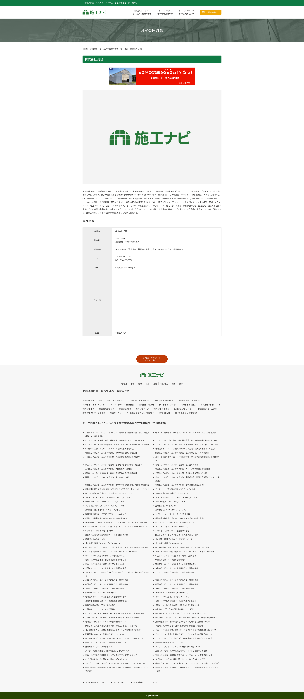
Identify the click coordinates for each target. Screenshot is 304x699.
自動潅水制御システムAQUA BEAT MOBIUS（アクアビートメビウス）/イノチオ (117, 489)
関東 (140, 383)
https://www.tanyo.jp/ (125, 267)
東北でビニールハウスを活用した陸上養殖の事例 (175, 572)
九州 (181, 383)
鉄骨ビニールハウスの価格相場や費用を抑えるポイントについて (111, 626)
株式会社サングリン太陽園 (94, 412)
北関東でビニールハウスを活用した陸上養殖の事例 (105, 568)
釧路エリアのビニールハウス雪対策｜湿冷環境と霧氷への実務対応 (182, 453)
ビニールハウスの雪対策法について (186, 12)
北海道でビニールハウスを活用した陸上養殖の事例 (105, 596)
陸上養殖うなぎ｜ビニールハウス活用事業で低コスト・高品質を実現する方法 (116, 547)
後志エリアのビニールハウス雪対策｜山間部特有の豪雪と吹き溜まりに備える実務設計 (187, 479)
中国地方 (164, 383)
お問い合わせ (212, 12)
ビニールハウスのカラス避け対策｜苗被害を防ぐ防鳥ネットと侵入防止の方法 (186, 444)
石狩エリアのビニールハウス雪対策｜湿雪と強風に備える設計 (180, 485)
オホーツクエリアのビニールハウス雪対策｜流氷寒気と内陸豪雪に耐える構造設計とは (187, 459)
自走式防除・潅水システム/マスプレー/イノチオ (104, 501)
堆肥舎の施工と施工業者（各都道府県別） (172, 592)
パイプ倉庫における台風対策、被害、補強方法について (107, 659)
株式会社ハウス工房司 (207, 408)
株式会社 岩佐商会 (161, 408)
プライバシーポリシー (94, 682)
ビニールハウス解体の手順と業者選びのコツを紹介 (105, 560)
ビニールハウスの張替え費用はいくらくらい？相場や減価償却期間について (185, 630)
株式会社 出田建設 (188, 404)
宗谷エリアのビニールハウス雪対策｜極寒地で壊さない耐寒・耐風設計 (113, 464)
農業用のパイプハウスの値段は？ (98, 646)
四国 (174, 383)
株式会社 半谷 (88, 408)
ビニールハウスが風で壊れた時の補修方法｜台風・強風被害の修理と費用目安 (186, 440)
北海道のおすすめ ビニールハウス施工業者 (141, 12)
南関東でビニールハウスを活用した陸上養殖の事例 (175, 564)
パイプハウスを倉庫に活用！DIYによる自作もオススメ (107, 651)
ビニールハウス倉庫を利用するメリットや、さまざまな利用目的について (184, 634)
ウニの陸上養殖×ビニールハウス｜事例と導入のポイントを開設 (111, 551)
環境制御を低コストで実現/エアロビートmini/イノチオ (107, 514)
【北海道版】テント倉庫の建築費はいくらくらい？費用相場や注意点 (112, 630)
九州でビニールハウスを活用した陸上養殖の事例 (104, 588)
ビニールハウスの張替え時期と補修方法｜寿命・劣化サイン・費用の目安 (114, 440)
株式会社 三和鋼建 (146, 404)
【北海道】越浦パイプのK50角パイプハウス (102, 543)
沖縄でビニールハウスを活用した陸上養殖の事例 (175, 588)
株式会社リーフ (142, 408)
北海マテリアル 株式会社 (139, 400)
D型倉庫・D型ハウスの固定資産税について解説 (174, 609)
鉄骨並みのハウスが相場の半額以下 (152, 359)
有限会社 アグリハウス (183, 408)
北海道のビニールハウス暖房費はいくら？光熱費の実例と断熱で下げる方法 (185, 448)
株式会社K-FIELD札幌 (164, 400)
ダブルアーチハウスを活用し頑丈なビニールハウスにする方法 (180, 659)
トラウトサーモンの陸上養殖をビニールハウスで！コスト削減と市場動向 (184, 551)
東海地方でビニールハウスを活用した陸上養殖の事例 (176, 568)
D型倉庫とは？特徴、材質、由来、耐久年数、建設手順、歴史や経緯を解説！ (186, 617)
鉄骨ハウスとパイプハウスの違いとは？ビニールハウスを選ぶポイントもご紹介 (187, 663)
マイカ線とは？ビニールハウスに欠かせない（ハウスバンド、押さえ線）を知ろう (117, 574)
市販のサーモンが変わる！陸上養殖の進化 (172, 530)
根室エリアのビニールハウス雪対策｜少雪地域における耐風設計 (111, 453)
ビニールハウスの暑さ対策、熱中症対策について (104, 564)
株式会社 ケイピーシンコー (94, 404)
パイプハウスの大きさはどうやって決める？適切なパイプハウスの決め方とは (116, 663)
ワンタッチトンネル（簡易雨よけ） (99, 530)
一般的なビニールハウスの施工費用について (103, 609)
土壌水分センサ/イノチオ (165, 505)
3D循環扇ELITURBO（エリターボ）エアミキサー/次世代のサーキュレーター (116, 522)
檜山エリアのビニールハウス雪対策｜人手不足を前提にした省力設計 (183, 469)
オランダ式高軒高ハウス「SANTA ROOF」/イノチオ (176, 497)
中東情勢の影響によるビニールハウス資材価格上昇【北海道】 (110, 448)
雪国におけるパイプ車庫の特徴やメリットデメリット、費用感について (183, 655)
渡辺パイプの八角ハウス (95, 539)
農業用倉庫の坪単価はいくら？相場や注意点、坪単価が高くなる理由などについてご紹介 (117, 669)
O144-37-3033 (126, 256)
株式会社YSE (164, 412)
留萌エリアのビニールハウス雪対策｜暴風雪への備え (176, 464)
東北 (132, 383)
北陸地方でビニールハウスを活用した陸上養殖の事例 (106, 580)
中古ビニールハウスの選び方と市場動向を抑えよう (175, 555)
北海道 (124, 383)
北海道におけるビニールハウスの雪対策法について (105, 621)
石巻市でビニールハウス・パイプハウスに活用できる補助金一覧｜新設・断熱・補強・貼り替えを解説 (117, 434)
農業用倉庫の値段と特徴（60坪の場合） (101, 605)
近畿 (155, 383)
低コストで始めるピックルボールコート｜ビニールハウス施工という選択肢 (185, 432)
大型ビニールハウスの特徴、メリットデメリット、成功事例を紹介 (112, 617)
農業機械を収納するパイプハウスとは (170, 642)
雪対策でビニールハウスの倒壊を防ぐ (170, 560)
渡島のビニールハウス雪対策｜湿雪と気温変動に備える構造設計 (111, 473)
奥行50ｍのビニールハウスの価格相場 (100, 592)
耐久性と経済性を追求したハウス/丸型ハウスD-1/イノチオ (108, 493)
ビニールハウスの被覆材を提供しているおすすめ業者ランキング (111, 655)
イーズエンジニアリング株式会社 (140, 412)
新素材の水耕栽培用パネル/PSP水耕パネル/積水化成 (106, 518)
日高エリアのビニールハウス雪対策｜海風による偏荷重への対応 (181, 473)
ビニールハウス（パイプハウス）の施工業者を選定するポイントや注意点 (184, 638)
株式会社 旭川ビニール (210, 404)
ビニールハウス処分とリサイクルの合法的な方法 (104, 555)
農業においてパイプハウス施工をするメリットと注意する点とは (181, 651)
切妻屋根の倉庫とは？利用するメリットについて (104, 634)
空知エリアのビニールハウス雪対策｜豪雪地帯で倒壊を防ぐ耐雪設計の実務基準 (117, 485)
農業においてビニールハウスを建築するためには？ (105, 642)
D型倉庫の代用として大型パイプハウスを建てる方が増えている (180, 613)
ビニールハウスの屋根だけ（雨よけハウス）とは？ (175, 601)
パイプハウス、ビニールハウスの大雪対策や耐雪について (178, 646)
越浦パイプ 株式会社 (115, 400)
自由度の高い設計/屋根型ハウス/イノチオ (172, 493)
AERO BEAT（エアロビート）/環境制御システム (174, 522)
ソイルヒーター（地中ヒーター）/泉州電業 (172, 514)
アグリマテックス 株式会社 (189, 400)
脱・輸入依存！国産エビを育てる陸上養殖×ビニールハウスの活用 (182, 547)
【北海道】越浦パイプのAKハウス (169, 543)
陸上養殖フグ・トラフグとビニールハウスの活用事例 (176, 535)
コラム (155, 682)
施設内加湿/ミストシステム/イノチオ (170, 501)
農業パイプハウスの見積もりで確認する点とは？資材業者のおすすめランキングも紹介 (187, 669)
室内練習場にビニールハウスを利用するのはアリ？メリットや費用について (115, 638)
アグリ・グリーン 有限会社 (122, 404)
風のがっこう (115, 412)
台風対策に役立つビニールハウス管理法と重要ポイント (107, 601)
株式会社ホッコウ (106, 408)
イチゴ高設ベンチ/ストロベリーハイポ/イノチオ (104, 505)
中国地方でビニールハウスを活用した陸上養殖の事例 (106, 584)
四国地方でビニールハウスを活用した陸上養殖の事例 (176, 584)
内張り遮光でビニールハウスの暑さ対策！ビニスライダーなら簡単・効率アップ (117, 526)
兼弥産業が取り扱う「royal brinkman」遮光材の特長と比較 (179, 518)
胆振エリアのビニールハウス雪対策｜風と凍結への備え (107, 477)
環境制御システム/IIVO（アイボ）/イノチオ (102, 510)
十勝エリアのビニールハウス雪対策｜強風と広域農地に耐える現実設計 (113, 457)
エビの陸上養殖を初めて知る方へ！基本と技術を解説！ (107, 535)
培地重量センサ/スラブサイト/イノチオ (171, 510)
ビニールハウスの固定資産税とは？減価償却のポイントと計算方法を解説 (114, 613)
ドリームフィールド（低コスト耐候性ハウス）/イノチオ (107, 497)
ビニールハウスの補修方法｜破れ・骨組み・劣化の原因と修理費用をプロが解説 (117, 444)
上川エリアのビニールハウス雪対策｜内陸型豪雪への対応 (108, 469)
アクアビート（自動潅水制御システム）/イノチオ (175, 489)
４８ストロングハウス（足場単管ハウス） (172, 526)
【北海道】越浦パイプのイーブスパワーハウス (174, 539)
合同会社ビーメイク (167, 404)
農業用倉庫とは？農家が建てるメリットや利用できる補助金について (183, 621)
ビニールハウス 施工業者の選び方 (165, 12)
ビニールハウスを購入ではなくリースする (172, 596)
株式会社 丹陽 (125, 408)
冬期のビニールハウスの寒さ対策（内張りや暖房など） (177, 605)
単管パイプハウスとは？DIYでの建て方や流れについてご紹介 (179, 626)
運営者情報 (138, 682)
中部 (147, 383)
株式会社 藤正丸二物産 (92, 400)
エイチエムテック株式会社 (186, 412)
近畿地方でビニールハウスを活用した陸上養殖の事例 (176, 580)
